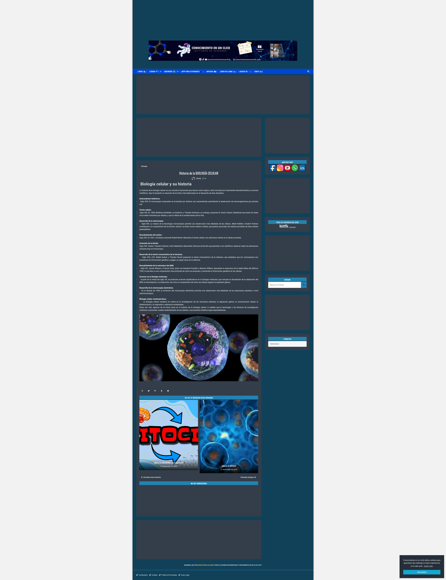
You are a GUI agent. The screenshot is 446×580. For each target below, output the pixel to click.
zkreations (202, 565)
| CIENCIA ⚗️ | (154, 71)
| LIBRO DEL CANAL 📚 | (228, 71)
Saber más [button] (428, 566)
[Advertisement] (223, 16)
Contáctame (143, 575)
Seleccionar (274, 344)
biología (144, 166)
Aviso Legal (185, 575)
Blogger (211, 565)
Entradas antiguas (247, 477)
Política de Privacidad (169, 575)
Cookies (154, 575)
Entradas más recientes (152, 477)
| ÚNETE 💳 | (258, 71)
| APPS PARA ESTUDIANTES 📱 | (192, 71)
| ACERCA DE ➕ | (245, 71)
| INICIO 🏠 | (142, 71)
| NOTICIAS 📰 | (211, 71)
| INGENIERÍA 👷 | (170, 71)
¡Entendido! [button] (422, 572)
